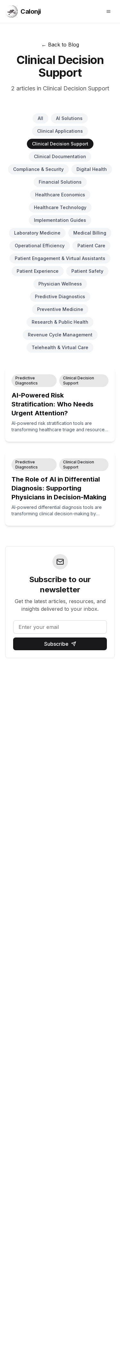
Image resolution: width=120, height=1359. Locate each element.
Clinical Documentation (60, 156)
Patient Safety (87, 271)
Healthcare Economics (60, 194)
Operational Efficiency (40, 245)
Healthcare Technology (60, 207)
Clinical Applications (60, 131)
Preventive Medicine (60, 309)
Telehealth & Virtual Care (60, 347)
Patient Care (91, 245)
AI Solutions (69, 118)
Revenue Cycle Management (60, 334)
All (40, 118)
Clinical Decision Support (60, 143)
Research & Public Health (60, 322)
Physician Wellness (60, 283)
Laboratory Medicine (37, 233)
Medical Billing (89, 233)
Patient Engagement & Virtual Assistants (60, 258)
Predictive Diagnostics (60, 296)
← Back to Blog (60, 44)
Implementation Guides (60, 220)
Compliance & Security (38, 169)
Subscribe (56, 644)
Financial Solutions (60, 182)
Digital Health (91, 169)
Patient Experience (38, 271)
